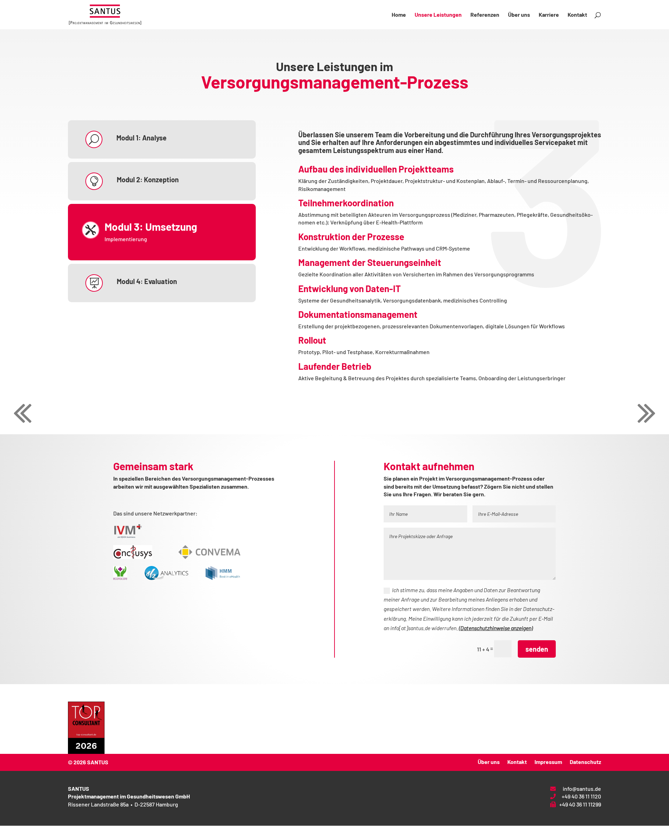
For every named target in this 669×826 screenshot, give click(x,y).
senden (536, 649)
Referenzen (484, 15)
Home (399, 15)
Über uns (519, 15)
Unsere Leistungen (438, 15)
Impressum (548, 761)
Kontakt (577, 15)
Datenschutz (585, 761)
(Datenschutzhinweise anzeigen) (496, 628)
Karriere (549, 15)
